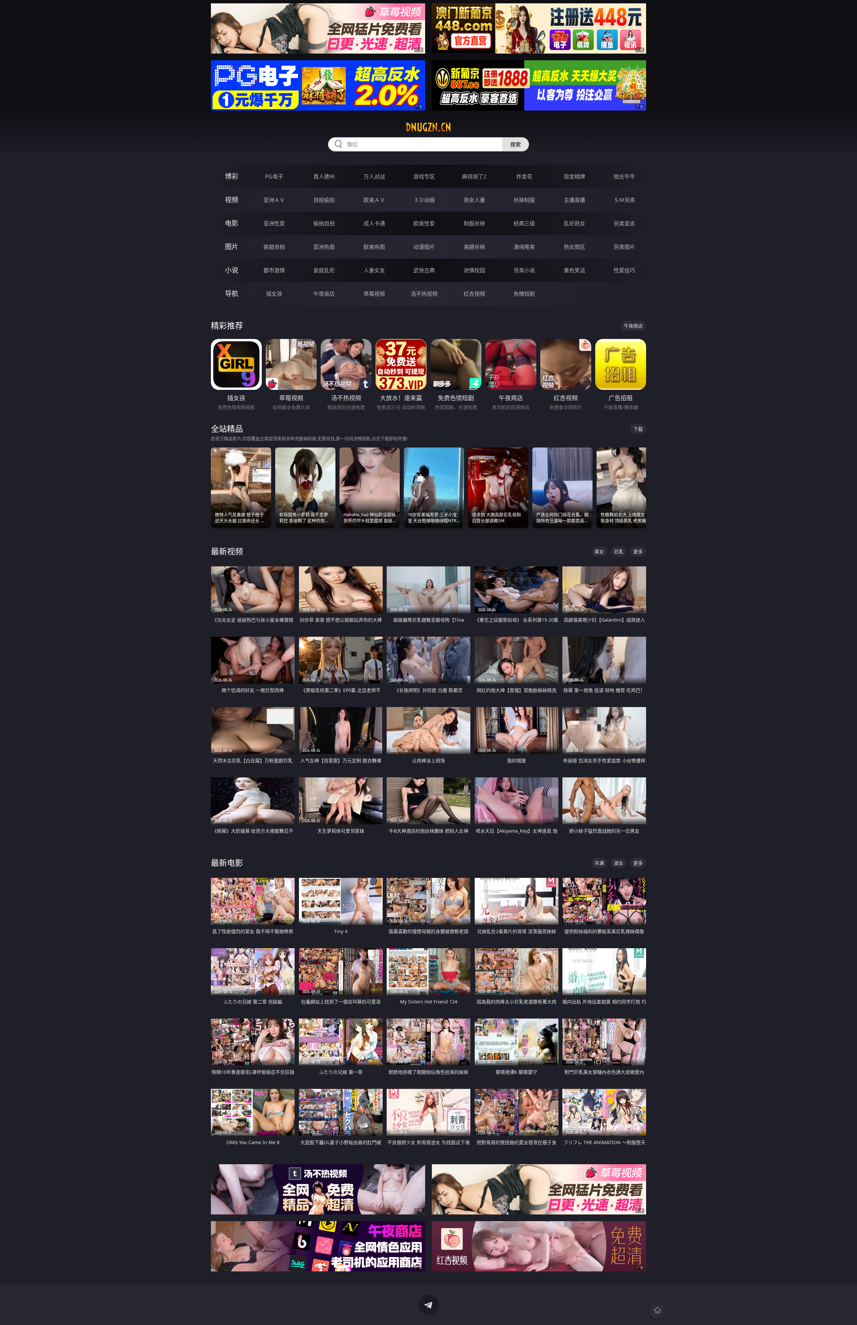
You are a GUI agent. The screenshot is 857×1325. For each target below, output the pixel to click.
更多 (638, 551)
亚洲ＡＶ (274, 200)
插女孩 (274, 293)
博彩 (231, 176)
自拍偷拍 (324, 200)
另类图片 (624, 247)
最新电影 (227, 862)
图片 (231, 246)
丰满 (599, 863)
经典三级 (524, 223)
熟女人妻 (474, 200)
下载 (638, 429)
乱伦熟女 (574, 223)
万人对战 (374, 176)
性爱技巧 (624, 270)
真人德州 (324, 176)
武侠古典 (424, 270)
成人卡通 (374, 223)
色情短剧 (524, 293)
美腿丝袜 (474, 247)
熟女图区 (574, 247)
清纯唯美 (524, 247)
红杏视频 (474, 293)
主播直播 (574, 200)
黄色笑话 (574, 270)
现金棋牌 (574, 176)
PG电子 (274, 176)
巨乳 (618, 551)
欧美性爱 (424, 223)
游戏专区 (424, 176)
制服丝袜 (474, 223)
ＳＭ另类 (624, 200)
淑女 (618, 863)
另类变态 (624, 223)
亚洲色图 (324, 247)
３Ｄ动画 (424, 200)
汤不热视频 (424, 293)
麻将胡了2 (474, 176)
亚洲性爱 (274, 223)
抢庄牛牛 (624, 176)
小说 (231, 270)
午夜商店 (324, 293)
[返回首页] (657, 1310)
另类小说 (524, 270)
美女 (599, 551)
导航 (231, 293)
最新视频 (227, 551)
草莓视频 (374, 293)
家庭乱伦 (324, 270)
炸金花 (524, 176)
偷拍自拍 (324, 223)
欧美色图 (374, 247)
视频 (231, 199)
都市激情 (274, 270)
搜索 (515, 144)
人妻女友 (374, 270)
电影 (231, 223)
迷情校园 (474, 270)
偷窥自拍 (274, 247)
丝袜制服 (524, 200)
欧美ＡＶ (374, 200)
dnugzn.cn (428, 127)
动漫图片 (424, 247)
